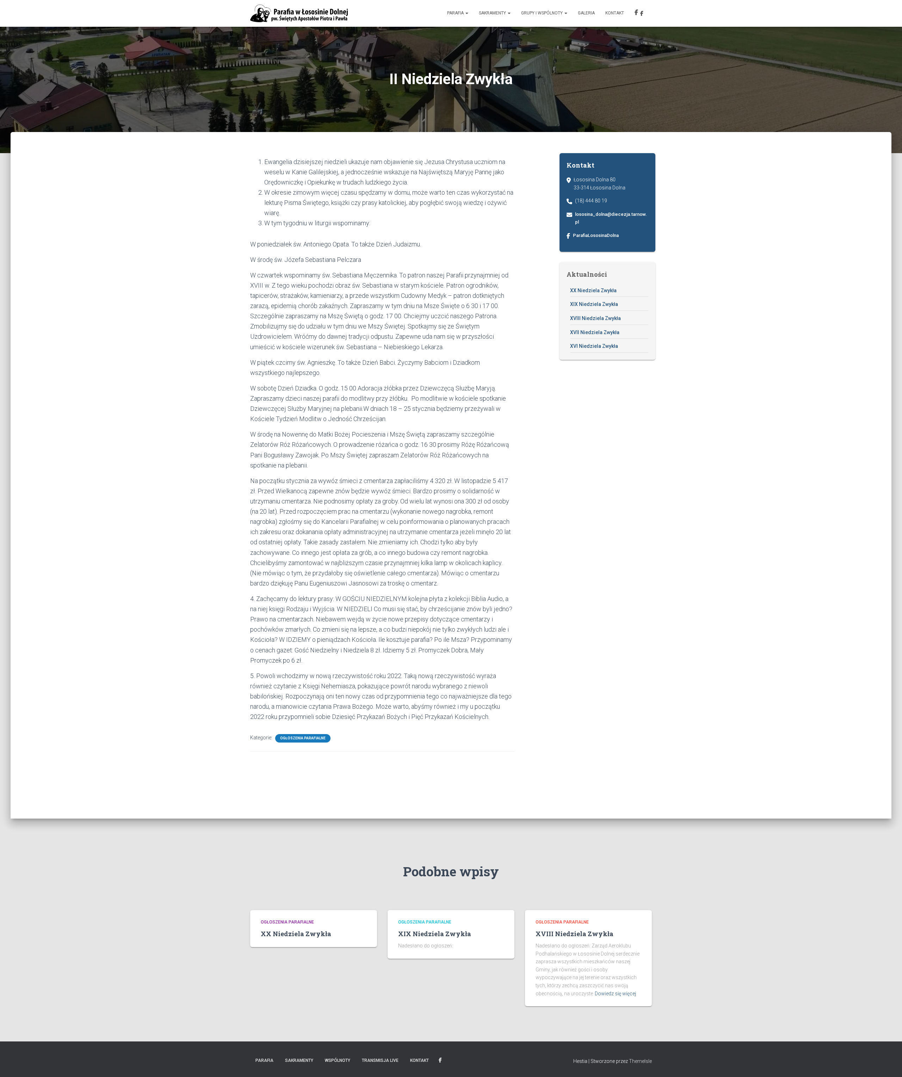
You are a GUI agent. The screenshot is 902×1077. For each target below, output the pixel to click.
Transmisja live (380, 1060)
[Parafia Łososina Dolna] (299, 13)
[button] (466, 13)
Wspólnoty (337, 1060)
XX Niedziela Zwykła (593, 290)
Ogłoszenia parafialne (303, 738)
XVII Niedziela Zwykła (594, 332)
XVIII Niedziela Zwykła (595, 318)
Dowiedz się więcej (615, 993)
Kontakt (614, 13)
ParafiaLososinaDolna (596, 235)
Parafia (456, 13)
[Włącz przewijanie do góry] (888, 1063)
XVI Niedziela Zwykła (594, 346)
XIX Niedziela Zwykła (594, 304)
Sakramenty (493, 13)
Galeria (586, 13)
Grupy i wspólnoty (542, 13)
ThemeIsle (640, 1061)
